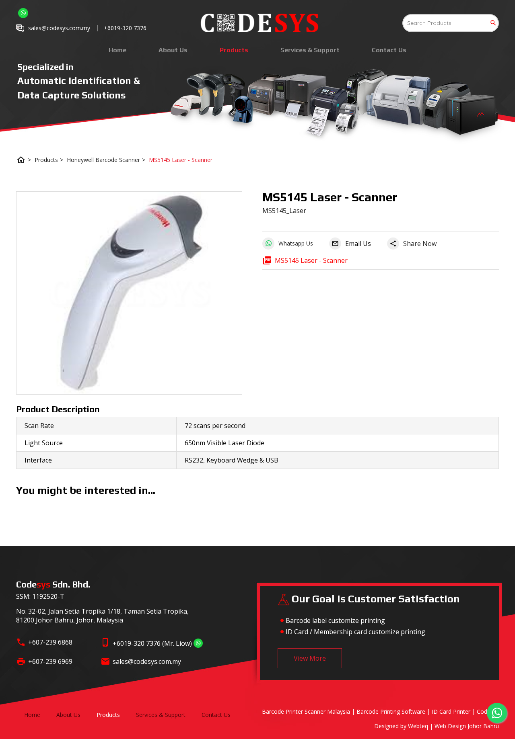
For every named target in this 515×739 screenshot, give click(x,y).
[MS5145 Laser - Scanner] (129, 293)
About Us (173, 50)
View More (310, 658)
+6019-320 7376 (125, 28)
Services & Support (310, 50)
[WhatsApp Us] (198, 643)
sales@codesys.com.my (147, 661)
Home (117, 50)
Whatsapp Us (295, 243)
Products (234, 50)
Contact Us (389, 50)
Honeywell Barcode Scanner (106, 160)
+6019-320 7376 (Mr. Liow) (152, 643)
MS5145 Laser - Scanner (180, 160)
